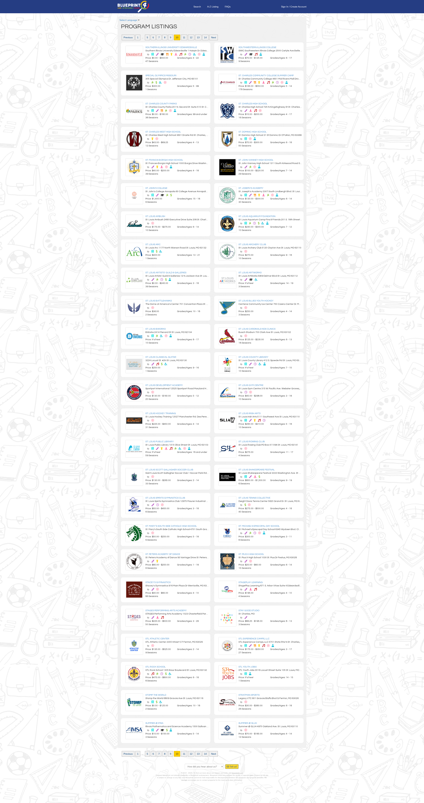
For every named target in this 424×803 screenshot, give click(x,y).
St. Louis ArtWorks (250, 272)
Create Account (298, 6)
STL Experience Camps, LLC (253, 639)
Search (197, 6)
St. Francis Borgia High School (164, 160)
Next (213, 37)
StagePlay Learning (250, 582)
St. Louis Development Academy (164, 385)
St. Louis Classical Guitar (160, 357)
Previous (128, 37)
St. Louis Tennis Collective (254, 498)
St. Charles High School (252, 104)
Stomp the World (155, 695)
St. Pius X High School (251, 554)
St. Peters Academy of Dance (162, 554)
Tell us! (233, 766)
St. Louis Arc (152, 244)
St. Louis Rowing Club (251, 441)
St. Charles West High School (163, 132)
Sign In (284, 6)
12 (191, 37)
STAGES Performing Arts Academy (166, 610)
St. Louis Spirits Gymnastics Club (165, 498)
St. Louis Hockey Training (160, 413)
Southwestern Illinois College (257, 47)
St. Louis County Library (253, 357)
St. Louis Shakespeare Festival (256, 470)
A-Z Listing (212, 6)
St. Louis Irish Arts (249, 413)
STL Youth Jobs (247, 667)
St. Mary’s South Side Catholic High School (171, 526)
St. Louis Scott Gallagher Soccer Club (169, 470)
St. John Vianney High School (255, 160)
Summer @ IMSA (154, 723)
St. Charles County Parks (161, 104)
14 (205, 37)
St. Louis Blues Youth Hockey (255, 301)
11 (184, 37)
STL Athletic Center (157, 639)
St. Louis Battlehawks (158, 301)
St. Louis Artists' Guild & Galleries (165, 272)
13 (198, 37)
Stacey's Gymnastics (158, 582)
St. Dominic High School (252, 132)
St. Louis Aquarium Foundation (256, 216)
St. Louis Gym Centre (250, 385)
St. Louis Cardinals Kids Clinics (256, 329)
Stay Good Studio (248, 610)
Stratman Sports (249, 695)
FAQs (228, 6)
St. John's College (156, 188)
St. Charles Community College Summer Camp (266, 75)
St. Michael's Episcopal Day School (259, 526)
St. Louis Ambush (155, 216)
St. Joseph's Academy (250, 188)
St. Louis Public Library (159, 441)
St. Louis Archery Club (252, 244)
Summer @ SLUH (247, 723)
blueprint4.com (237, 773)
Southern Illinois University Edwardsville (171, 47)
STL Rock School (155, 667)
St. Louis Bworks (155, 329)
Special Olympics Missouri (160, 75)
